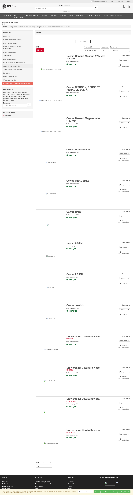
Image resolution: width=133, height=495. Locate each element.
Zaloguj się (7, 116)
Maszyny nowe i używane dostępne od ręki (16, 83)
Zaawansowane (66, 11)
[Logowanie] (123, 6)
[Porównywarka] (128, 6)
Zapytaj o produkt (124, 60)
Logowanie (128, 1)
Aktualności (71, 484)
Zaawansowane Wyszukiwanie (43, 484)
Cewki (68, 27)
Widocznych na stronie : (44, 463)
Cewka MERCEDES (77, 180)
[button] (112, 1)
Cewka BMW (73, 212)
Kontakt (70, 488)
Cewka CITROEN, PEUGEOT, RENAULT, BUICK (83, 88)
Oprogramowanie (39, 486)
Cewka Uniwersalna (78, 149)
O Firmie (70, 486)
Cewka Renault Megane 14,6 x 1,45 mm (84, 119)
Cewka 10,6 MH (75, 305)
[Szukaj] (96, 7)
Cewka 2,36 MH (75, 243)
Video (36, 488)
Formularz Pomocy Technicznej (43, 481)
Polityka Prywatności (7, 484)
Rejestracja (120, 1)
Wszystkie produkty (32, 15)
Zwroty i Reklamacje (7, 486)
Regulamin (5, 481)
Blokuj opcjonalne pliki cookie (103, 492)
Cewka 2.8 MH (74, 274)
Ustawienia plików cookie (85, 492)
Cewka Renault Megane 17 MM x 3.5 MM (85, 57)
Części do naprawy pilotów (55, 27)
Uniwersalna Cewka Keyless (83, 336)
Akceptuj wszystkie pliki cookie (121, 492)
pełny (41, 50)
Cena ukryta (126, 56)
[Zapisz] (29, 104)
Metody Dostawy (6, 488)
